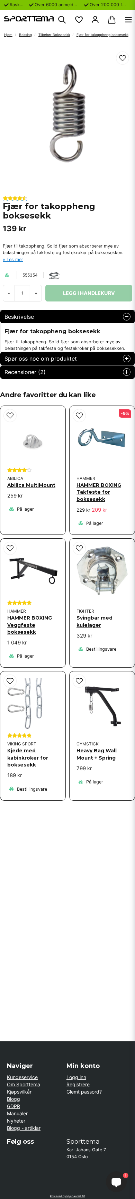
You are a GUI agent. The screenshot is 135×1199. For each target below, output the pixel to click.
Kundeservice (22, 1077)
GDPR (13, 1106)
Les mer (15, 259)
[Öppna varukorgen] (112, 20)
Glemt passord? (84, 1092)
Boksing (25, 34)
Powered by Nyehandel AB (67, 1196)
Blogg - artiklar (23, 1128)
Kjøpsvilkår (19, 1092)
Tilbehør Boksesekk (54, 34)
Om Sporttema (23, 1084)
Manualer (17, 1113)
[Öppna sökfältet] (62, 20)
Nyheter (16, 1121)
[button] (122, 58)
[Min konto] (95, 20)
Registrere (78, 1084)
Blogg (13, 1099)
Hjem (8, 34)
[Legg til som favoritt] (78, 20)
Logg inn (76, 1077)
